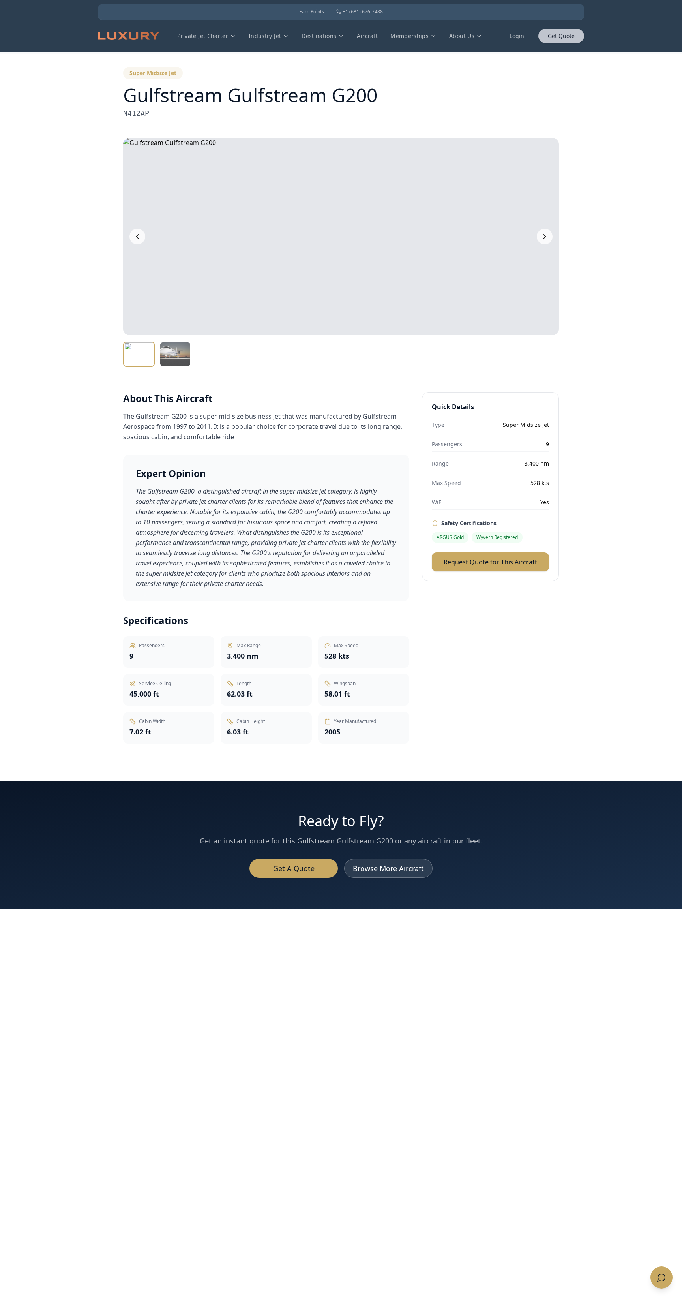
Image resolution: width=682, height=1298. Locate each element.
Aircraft (367, 35)
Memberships (409, 35)
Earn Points (311, 12)
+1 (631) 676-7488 (363, 12)
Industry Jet (265, 35)
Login (517, 35)
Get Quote (561, 35)
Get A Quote (294, 868)
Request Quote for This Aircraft (490, 562)
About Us (461, 35)
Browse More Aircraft (388, 868)
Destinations (319, 35)
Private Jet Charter (202, 35)
